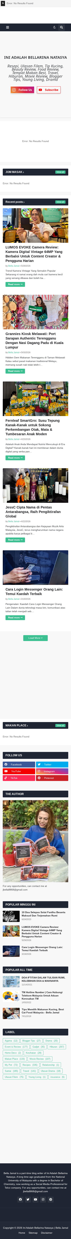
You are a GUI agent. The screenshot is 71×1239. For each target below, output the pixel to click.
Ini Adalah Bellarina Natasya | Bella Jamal (45, 1227)
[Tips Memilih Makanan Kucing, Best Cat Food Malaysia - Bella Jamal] (11, 1013)
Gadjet (39, 1046)
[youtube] (35, 1200)
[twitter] (28, 1200)
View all (60, 172)
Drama (51, 1040)
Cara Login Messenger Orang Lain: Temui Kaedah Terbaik (34, 591)
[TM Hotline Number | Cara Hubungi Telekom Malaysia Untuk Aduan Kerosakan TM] (11, 996)
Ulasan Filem (14, 1077)
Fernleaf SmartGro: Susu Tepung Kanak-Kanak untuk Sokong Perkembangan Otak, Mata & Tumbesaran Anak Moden (33, 427)
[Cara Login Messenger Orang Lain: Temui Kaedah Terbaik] (35, 567)
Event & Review (16, 1046)
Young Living (36, 1077)
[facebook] (20, 1200)
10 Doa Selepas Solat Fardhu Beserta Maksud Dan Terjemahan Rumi (43, 914)
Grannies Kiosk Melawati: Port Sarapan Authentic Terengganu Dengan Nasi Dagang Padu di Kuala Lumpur (34, 340)
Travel (29, 1071)
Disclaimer (46, 1232)
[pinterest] (51, 1200)
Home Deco (13, 1053)
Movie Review (40, 1059)
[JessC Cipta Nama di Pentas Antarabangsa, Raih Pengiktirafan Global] (35, 485)
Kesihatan (33, 1053)
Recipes (30, 1065)
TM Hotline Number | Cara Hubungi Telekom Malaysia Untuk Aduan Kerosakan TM (42, 995)
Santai (11, 1071)
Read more (14, 284)
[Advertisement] (35, 680)
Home (22, 1232)
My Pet (11, 1065)
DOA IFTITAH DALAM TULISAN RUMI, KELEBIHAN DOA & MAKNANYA (43, 979)
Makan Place (15, 1059)
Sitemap (33, 1232)
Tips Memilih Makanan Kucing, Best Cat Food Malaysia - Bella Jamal (43, 1011)
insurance (57, 1077)
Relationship (50, 1065)
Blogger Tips (31, 1040)
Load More (34, 638)
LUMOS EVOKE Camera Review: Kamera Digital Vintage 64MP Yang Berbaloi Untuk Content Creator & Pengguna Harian (34, 254)
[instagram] (43, 1200)
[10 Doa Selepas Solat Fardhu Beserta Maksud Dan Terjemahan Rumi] (11, 916)
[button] (7, 27)
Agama (11, 1040)
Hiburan (57, 1046)
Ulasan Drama (50, 1071)
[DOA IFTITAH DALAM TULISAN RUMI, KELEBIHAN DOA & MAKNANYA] (11, 981)
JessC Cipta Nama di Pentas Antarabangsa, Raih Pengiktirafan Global (33, 511)
